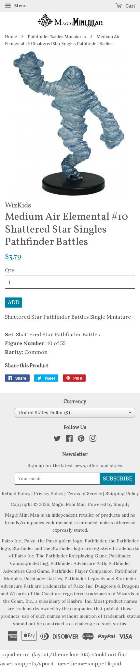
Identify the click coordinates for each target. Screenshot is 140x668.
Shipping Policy (122, 493)
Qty (9, 270)
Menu (20, 5)
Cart (129, 6)
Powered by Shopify (109, 504)
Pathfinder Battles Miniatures (57, 36)
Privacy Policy (48, 493)
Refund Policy (16, 493)
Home (11, 36)
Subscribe (117, 478)
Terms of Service (84, 493)
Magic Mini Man (68, 504)
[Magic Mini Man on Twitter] (57, 440)
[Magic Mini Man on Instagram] (92, 440)
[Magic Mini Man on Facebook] (69, 440)
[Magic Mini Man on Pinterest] (81, 440)
